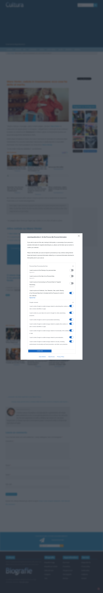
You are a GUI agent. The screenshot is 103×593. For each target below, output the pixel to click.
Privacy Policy (60, 356)
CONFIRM (40, 351)
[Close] (79, 236)
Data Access (51, 356)
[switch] (71, 270)
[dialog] (51, 296)
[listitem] (51, 266)
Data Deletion (42, 356)
